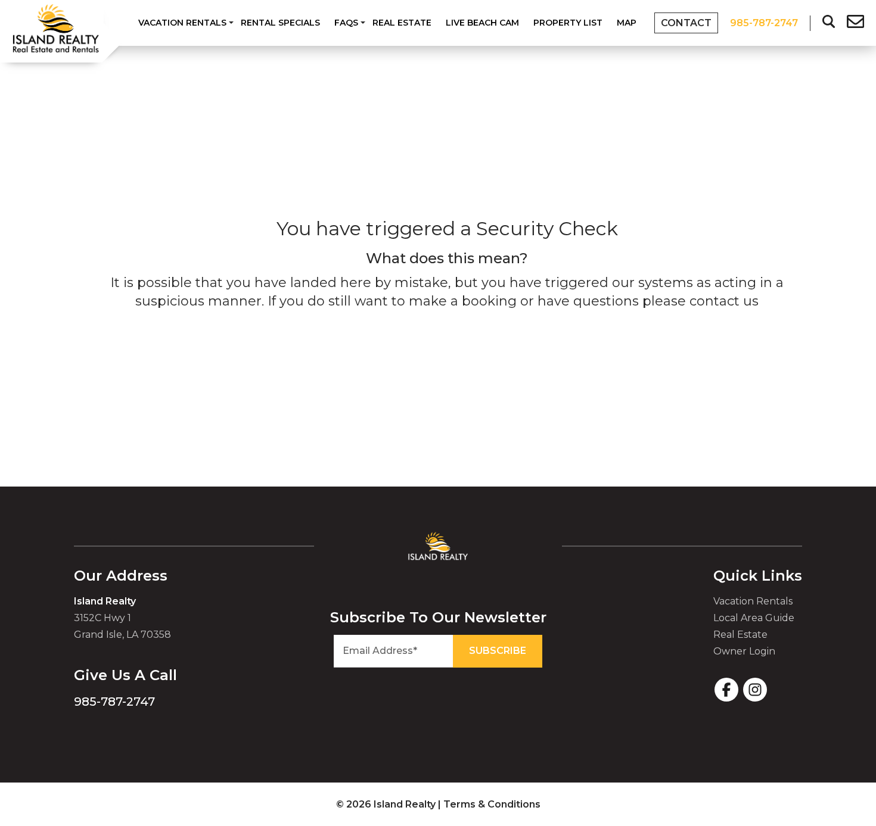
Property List (567, 22)
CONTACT (686, 23)
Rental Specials (280, 22)
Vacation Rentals (182, 22)
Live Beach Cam (482, 22)
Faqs (346, 22)
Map (626, 22)
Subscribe (497, 650)
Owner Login (744, 651)
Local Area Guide (753, 618)
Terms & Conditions (491, 804)
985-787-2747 (114, 701)
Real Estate (401, 22)
